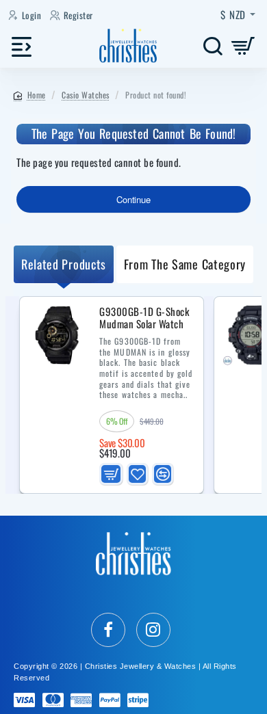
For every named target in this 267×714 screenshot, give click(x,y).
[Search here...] (212, 46)
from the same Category (185, 264)
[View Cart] (243, 46)
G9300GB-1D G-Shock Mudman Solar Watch (144, 318)
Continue (133, 199)
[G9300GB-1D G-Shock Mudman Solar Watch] (58, 335)
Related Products (63, 264)
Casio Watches (86, 95)
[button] (111, 473)
